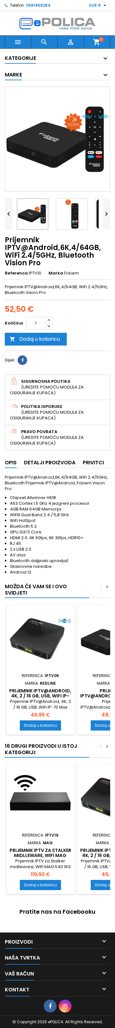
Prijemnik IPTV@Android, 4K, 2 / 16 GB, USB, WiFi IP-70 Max (40, 696)
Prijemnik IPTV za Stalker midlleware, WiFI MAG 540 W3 (40, 855)
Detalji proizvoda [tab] (49, 462)
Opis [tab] (11, 462)
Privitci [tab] (93, 462)
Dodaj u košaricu (35, 339)
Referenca (16, 273)
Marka (56, 273)
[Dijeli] (22, 360)
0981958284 (38, 5)
